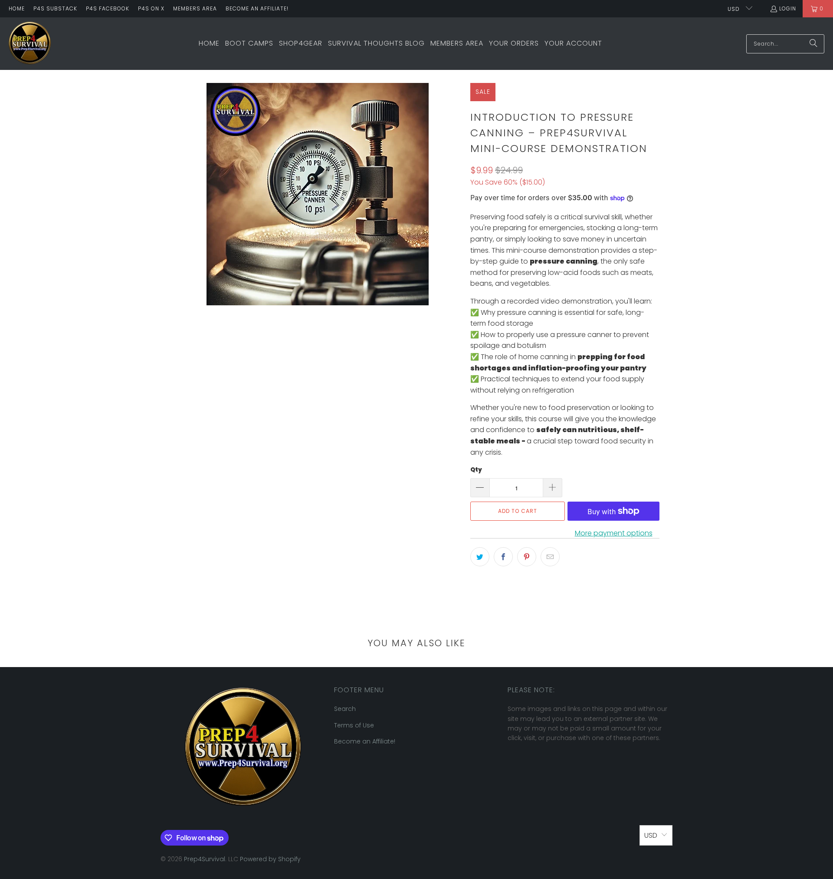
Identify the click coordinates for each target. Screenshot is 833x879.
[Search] (813, 43)
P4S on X (151, 8)
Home (17, 8)
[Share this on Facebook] (503, 556)
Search (345, 708)
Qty (476, 470)
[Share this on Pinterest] (526, 556)
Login (787, 8)
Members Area (195, 8)
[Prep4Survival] (30, 44)
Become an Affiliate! (257, 8)
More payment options (614, 533)
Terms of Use (354, 725)
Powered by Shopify (270, 859)
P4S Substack (55, 8)
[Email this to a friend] (550, 556)
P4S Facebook (107, 8)
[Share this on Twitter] (479, 556)
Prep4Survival (204, 859)
